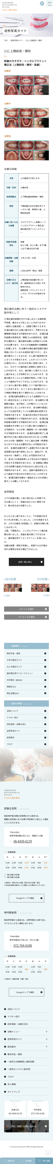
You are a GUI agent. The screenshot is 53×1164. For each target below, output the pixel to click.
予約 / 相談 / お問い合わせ (24, 1126)
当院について (12, 710)
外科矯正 (15, 679)
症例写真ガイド (17, 40)
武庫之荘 (11, 1161)
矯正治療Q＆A (13, 693)
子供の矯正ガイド (14, 660)
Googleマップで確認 (25, 898)
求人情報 (12, 1084)
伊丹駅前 (28, 1161)
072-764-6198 (23, 945)
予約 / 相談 (46, 1161)
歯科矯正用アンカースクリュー (20, 673)
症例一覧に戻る (25, 561)
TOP (6, 40)
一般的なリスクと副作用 (19, 1069)
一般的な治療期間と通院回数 (21, 1061)
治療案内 (19, 646)
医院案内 (10, 737)
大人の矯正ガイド (14, 666)
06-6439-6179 (23, 841)
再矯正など (11, 686)
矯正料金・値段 (13, 653)
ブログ (10, 744)
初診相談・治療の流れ (16, 724)
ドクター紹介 (12, 717)
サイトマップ (14, 1091)
